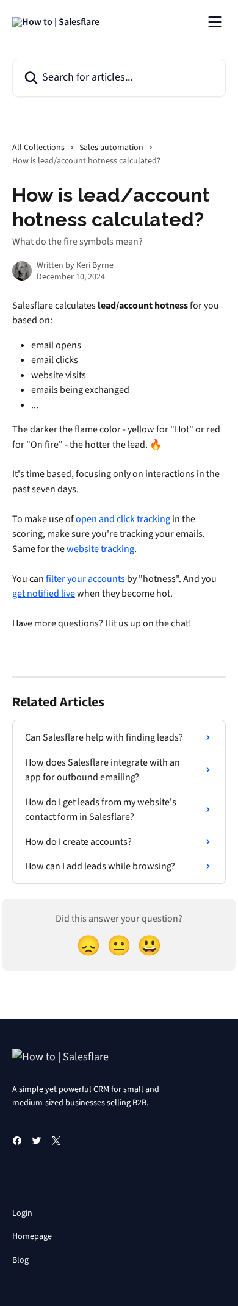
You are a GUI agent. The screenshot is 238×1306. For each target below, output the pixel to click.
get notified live (43, 593)
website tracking (100, 549)
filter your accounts (85, 579)
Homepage (32, 1236)
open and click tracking (123, 519)
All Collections (38, 148)
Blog (20, 1260)
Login (22, 1213)
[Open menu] (215, 22)
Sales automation (111, 148)
